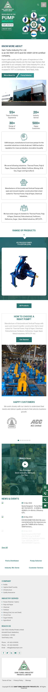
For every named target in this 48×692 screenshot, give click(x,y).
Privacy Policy (18, 680)
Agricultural (7, 620)
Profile (5, 584)
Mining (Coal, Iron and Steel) (12, 612)
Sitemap (28, 680)
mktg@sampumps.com (14, 647)
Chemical (6, 607)
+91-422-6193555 (12, 642)
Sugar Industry (8, 618)
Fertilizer (6, 610)
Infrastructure (7, 590)
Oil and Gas (7, 615)
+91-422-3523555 (12, 645)
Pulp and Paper (8, 604)
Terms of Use (6, 680)
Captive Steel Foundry (10, 587)
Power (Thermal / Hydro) (11, 602)
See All (5, 548)
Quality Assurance (9, 592)
